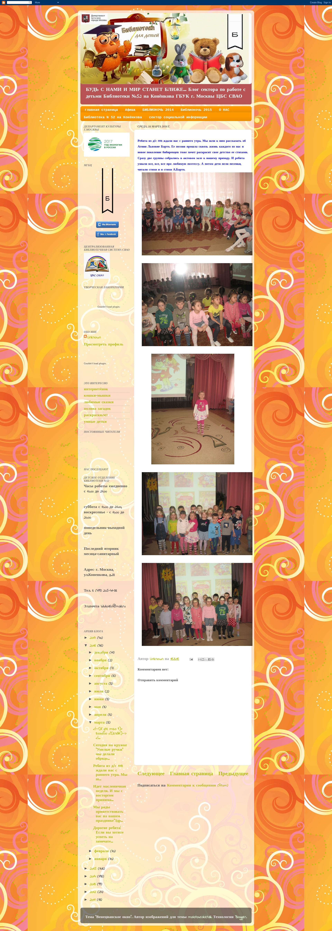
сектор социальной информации (178, 117)
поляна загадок (97, 409)
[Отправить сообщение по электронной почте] (191, 659)
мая (98, 707)
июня (99, 699)
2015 (94, 869)
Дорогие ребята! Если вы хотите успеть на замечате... (108, 834)
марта (100, 722)
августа (101, 684)
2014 (93, 876)
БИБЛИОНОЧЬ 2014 (158, 110)
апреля (101, 715)
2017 (93, 638)
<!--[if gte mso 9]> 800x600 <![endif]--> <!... (109, 733)
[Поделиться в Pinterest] (212, 659)
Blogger (240, 917)
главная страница (101, 110)
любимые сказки (99, 402)
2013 (93, 884)
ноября (101, 660)
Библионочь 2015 (196, 110)
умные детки (95, 422)
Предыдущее (233, 774)
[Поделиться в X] (206, 659)
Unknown (94, 337)
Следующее (150, 774)
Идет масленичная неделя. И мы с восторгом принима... (109, 793)
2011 (93, 900)
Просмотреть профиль (103, 344)
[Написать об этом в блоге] (203, 659)
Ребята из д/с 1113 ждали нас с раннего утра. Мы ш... (110, 772)
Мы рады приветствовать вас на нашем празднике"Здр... (108, 814)
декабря (101, 652)
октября (102, 668)
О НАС (224, 110)
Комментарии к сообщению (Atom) (197, 785)
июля (99, 691)
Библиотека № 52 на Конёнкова (113, 117)
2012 (93, 892)
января (101, 859)
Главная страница (191, 774)
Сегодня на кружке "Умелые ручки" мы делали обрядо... (110, 752)
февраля (102, 851)
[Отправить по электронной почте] (199, 659)
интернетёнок (96, 389)
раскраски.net (96, 415)
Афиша (130, 110)
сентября (102, 676)
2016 (93, 646)
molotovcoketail (199, 917)
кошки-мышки (97, 396)
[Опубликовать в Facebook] (209, 659)
